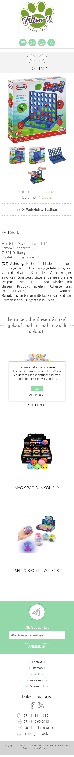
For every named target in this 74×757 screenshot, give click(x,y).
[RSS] (41, 705)
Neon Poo (37, 405)
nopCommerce (43, 748)
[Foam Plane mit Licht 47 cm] (43, 58)
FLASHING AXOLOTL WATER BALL (37, 570)
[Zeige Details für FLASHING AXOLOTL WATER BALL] (37, 534)
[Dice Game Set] (31, 58)
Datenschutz (37, 686)
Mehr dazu (37, 395)
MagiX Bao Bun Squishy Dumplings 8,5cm (37, 488)
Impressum (37, 680)
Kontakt (37, 662)
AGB (37, 674)
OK (37, 388)
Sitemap (37, 668)
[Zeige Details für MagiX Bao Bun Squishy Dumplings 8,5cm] (37, 451)
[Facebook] (33, 705)
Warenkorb (42, 42)
